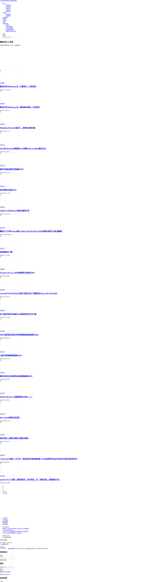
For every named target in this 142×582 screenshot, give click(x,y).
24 (3, 490)
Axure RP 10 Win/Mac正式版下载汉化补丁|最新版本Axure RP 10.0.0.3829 (28, 293)
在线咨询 (2, 547)
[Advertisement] (71, 57)
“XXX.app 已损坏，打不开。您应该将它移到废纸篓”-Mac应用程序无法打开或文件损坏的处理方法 (38, 459)
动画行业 (8, 9)
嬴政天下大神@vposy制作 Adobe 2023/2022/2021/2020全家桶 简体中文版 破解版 (31, 231)
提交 (2, 570)
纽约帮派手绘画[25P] (8, 190)
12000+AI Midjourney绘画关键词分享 (14, 211)
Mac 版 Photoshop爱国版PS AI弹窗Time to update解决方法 (23, 148)
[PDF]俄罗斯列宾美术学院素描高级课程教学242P (19, 335)
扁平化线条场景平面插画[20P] (12, 169)
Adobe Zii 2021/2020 (8, 530)
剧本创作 (8, 6)
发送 (5, 560)
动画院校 (8, 15)
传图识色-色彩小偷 (11, 31)
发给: (1, 555)
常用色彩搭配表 (10, 29)
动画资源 (5, 17)
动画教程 (8, 11)
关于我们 (5, 519)
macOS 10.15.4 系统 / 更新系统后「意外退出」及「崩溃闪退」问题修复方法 (29, 479)
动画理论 (8, 8)
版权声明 (5, 522)
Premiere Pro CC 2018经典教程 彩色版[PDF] (17, 273)
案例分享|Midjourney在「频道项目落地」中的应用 (20, 107)
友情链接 (5, 524)
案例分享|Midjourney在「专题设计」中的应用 (18, 86)
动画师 (5, 12)
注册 (4, 35)
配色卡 (7, 25)
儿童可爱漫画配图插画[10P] (11, 355)
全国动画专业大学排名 (22, 531)
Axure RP (5, 531)
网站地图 (5, 521)
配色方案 (5, 23)
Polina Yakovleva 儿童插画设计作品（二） (16, 397)
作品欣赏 (8, 5)
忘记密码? (7, 571)
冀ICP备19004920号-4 (30, 548)
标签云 (5, 20)
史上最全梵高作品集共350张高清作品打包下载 (18, 314)
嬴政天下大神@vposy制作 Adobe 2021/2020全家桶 (16, 528)
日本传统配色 (9, 28)
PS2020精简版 (12, 531)
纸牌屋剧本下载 (6, 252)
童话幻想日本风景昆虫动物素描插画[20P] (16, 376)
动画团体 (8, 14)
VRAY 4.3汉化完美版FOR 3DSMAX (12, 533)
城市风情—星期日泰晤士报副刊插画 (14, 438)
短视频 (5, 19)
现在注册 (2, 571)
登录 (4, 34)
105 (7, 234)
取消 (2, 560)
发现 (4, 3)
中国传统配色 (9, 26)
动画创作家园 (11, 548)
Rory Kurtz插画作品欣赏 (10, 417)
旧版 (4, 22)
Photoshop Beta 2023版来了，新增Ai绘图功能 (17, 128)
